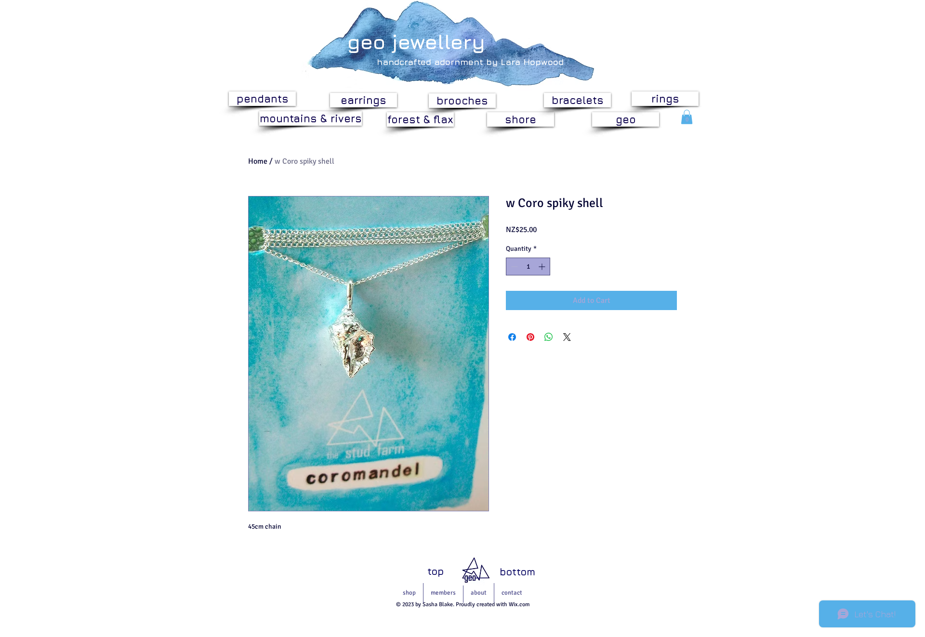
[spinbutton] (528, 266)
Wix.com (519, 604)
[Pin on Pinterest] (530, 337)
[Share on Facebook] (512, 337)
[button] (687, 117)
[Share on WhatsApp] (549, 337)
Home (257, 161)
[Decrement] (513, 266)
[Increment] (543, 266)
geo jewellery (416, 41)
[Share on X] (567, 337)
